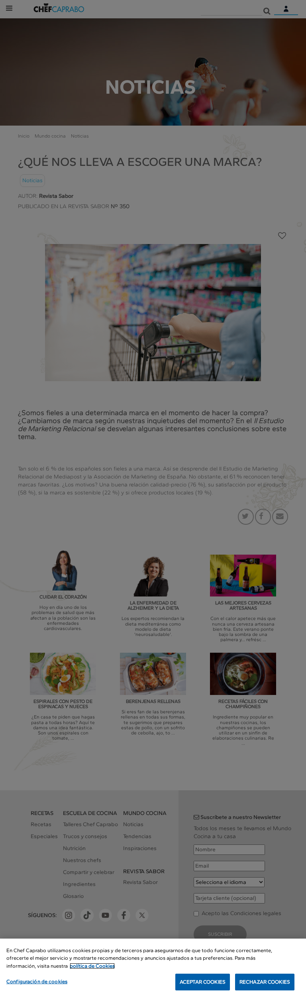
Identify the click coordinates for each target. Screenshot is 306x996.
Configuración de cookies (36, 981)
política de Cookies (92, 966)
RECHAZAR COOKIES (264, 982)
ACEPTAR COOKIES (203, 982)
